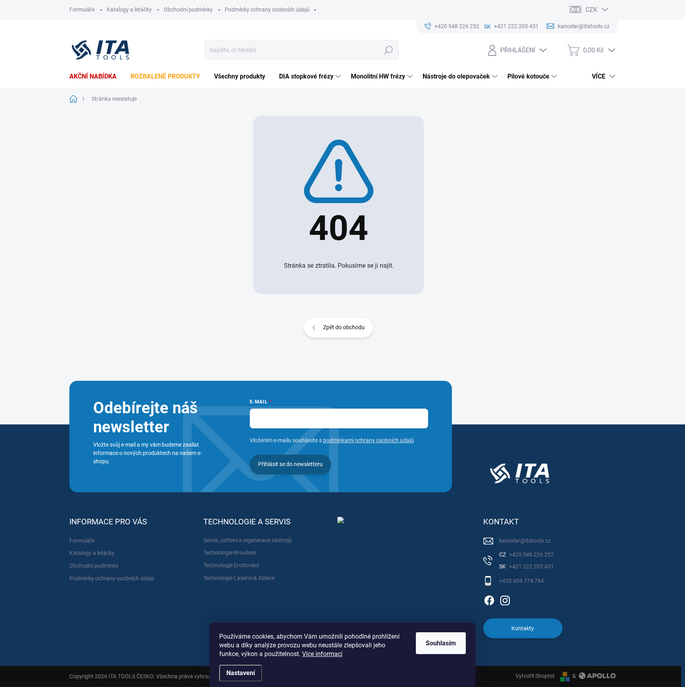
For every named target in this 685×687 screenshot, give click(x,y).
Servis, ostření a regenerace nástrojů (247, 540)
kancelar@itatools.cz (525, 540)
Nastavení (240, 673)
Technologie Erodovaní (231, 565)
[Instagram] (505, 599)
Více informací (322, 654)
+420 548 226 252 (531, 554)
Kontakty (522, 628)
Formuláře (82, 9)
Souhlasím (441, 643)
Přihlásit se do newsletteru (290, 464)
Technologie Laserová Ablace (239, 578)
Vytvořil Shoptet (535, 676)
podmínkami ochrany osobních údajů (368, 440)
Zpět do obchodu (344, 327)
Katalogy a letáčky (129, 9)
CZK (591, 9)
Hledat (389, 50)
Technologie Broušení (229, 552)
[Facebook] (489, 599)
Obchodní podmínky (188, 9)
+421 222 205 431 (531, 566)
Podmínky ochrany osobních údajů (267, 9)
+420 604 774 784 (521, 581)
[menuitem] (95, 76)
